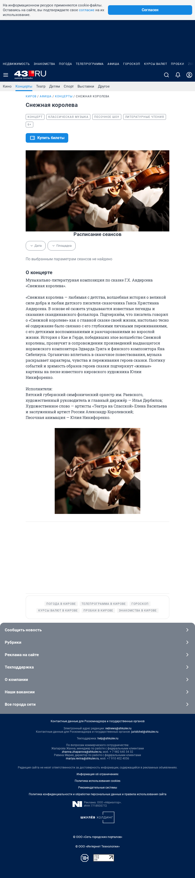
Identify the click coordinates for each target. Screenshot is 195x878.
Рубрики (13, 642)
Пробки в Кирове (98, 610)
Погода (65, 64)
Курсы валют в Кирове (58, 610)
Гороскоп (131, 64)
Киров (31, 96)
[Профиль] (189, 75)
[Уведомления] (178, 75)
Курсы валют (155, 64)
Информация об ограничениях (97, 774)
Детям (54, 86)
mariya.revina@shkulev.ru (82, 758)
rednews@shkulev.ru (118, 728)
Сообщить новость (23, 629)
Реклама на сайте (22, 654)
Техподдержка (19, 667)
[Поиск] (166, 75)
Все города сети (20, 704)
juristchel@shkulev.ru (144, 731)
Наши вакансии (20, 692)
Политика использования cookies (97, 781)
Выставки (86, 86)
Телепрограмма (90, 64)
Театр (40, 86)
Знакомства (44, 64)
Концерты (23, 86)
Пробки (177, 64)
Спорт (69, 86)
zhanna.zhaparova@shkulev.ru (82, 751)
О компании (16, 679)
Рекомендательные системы (97, 787)
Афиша (113, 64)
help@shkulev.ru (108, 738)
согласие (86, 10)
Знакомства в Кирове (138, 610)
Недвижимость (16, 64)
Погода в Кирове (61, 604)
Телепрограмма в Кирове (104, 604)
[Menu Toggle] (5, 75)
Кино (7, 86)
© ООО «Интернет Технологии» (97, 846)
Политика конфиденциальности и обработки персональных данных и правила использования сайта (97, 794)
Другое (104, 86)
